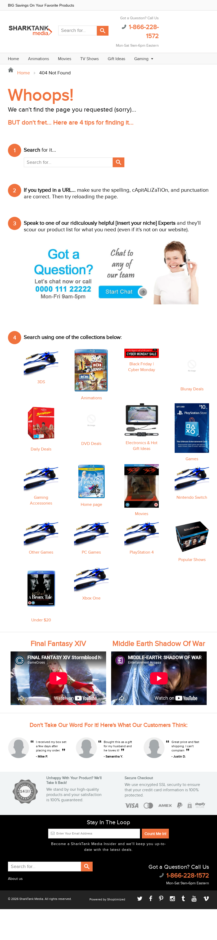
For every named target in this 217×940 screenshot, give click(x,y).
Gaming (142, 58)
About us (15, 879)
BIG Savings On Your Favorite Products (41, 5)
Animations (38, 58)
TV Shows (89, 58)
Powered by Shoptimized (107, 899)
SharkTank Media (31, 899)
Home (13, 58)
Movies (64, 58)
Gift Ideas (116, 58)
